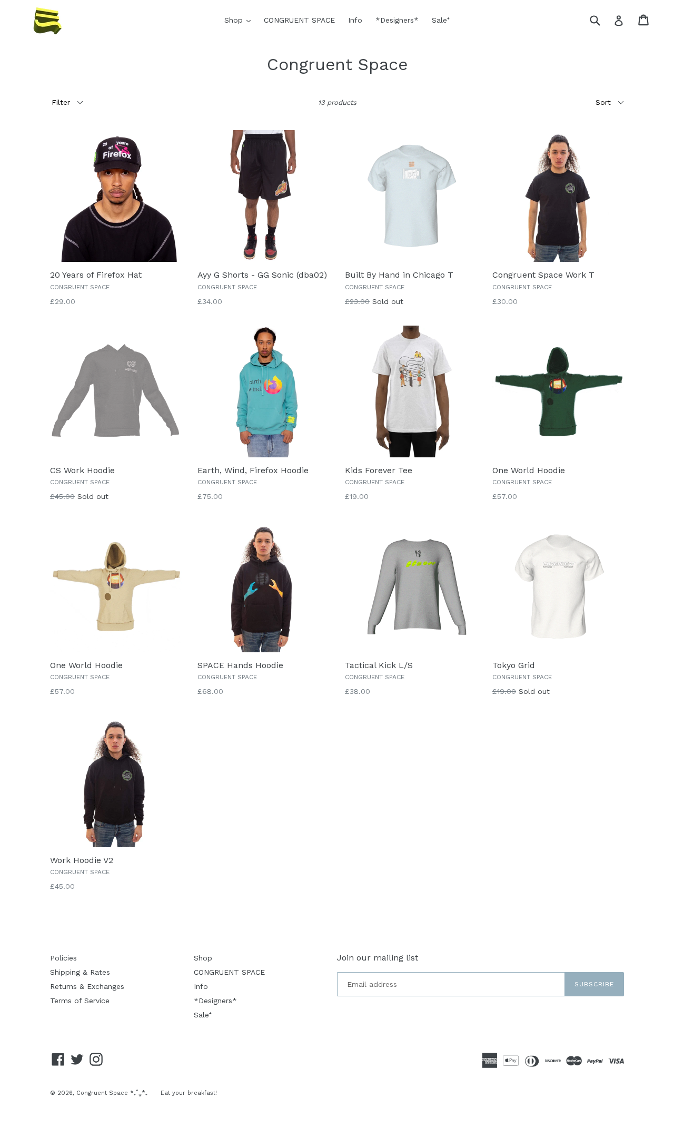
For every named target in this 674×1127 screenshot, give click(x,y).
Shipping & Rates (80, 972)
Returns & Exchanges (87, 986)
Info (355, 20)
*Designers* (397, 20)
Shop (240, 19)
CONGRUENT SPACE (299, 20)
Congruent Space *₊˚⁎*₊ (111, 1093)
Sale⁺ (441, 20)
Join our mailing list (377, 958)
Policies (63, 958)
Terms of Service (80, 1000)
